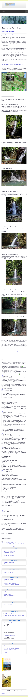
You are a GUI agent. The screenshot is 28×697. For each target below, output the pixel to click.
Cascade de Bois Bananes (9, 622)
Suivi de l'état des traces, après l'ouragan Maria (14, 615)
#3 (2, 478)
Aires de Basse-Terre (8, 570)
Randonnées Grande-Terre (9, 551)
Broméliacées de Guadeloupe (10, 647)
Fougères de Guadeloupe (9, 645)
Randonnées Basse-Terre (9, 34)
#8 (2, 412)
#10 (2, 376)
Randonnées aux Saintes (9, 552)
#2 (2, 511)
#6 (2, 447)
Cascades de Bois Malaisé (8, 31)
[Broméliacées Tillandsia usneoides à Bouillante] (14, 20)
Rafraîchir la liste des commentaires (9, 542)
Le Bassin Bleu (7, 629)
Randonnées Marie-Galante (9, 553)
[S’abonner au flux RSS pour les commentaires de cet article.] (8, 358)
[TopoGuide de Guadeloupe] (6, 664)
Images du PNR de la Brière (10, 649)
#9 (2, 390)
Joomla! (3, 692)
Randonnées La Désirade (9, 555)
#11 (2, 361)
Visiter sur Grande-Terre (9, 563)
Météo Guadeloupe (8, 604)
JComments (14, 546)
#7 (2, 434)
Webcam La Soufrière (8, 606)
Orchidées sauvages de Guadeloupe (11, 648)
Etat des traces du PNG (9, 613)
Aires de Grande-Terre (8, 572)
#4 (2, 471)
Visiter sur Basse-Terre (9, 562)
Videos (5, 652)
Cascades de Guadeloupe (9, 650)
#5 (2, 460)
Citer (2, 375)
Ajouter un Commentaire (7, 356)
